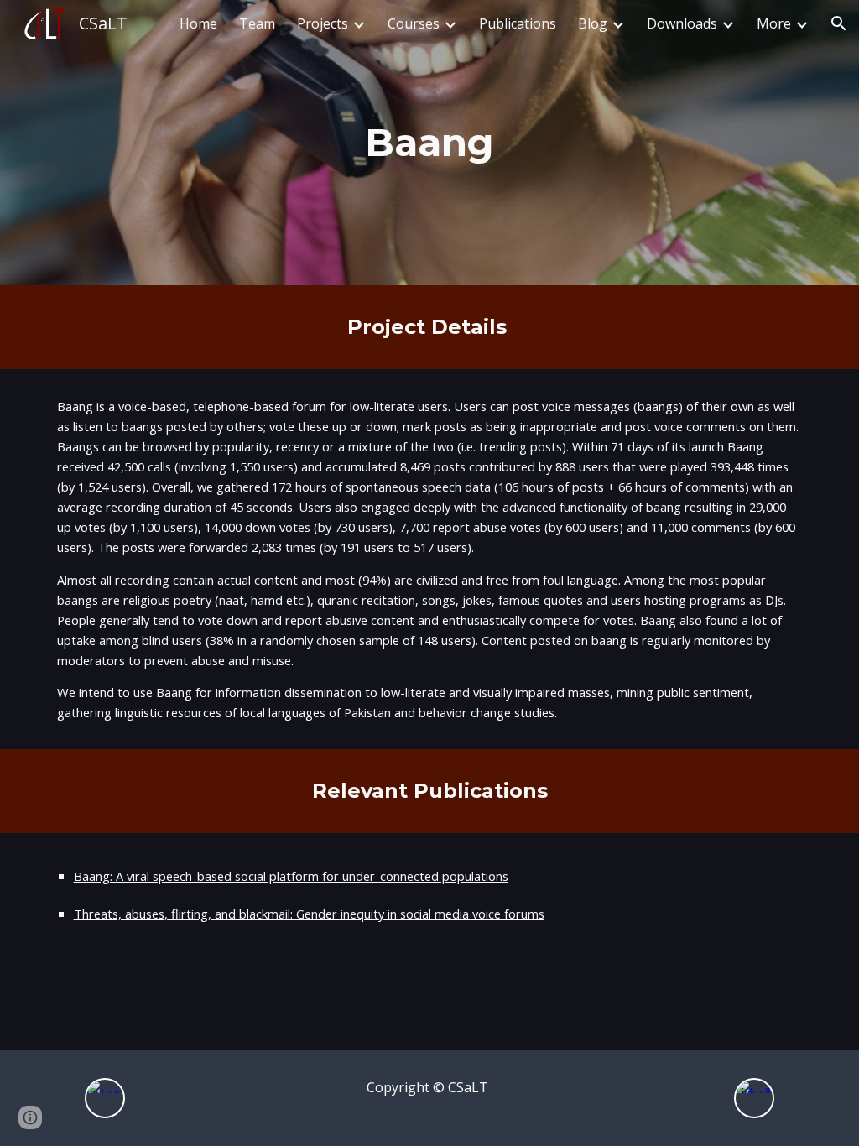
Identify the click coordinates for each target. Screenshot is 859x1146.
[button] (839, 23)
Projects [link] (322, 23)
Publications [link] (517, 23)
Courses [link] (414, 23)
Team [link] (257, 23)
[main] (429, 143)
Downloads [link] (682, 23)
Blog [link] (592, 23)
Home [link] (198, 23)
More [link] (774, 23)
